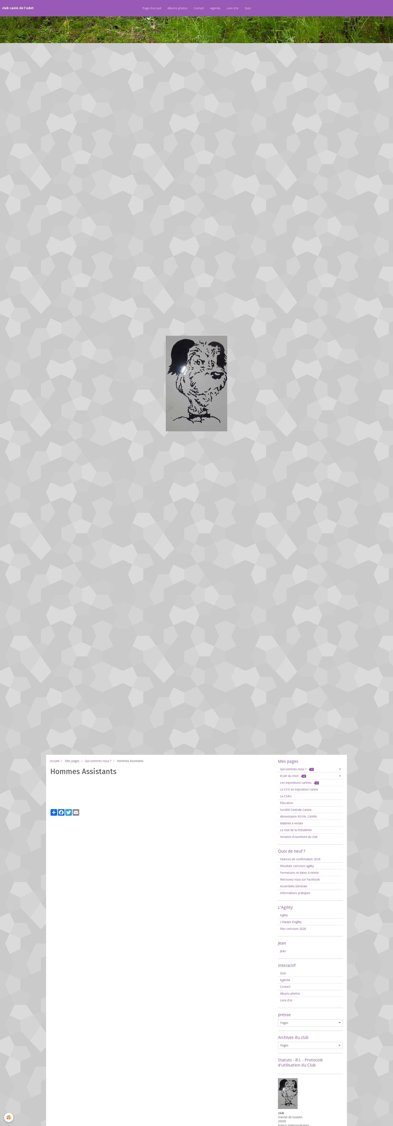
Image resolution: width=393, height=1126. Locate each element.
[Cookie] (8, 1117)
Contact (199, 8)
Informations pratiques (295, 893)
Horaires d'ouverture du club (298, 837)
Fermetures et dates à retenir (299, 873)
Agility (284, 915)
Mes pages (72, 761)
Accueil (54, 761)
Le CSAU (285, 796)
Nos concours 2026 (293, 929)
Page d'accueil (151, 8)
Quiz (248, 8)
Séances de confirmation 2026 (300, 859)
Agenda (215, 8)
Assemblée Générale (293, 886)
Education (286, 803)
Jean (283, 951)
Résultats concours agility (297, 866)
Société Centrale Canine (296, 810)
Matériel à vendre (291, 823)
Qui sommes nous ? (98, 761)
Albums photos (177, 8)
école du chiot (292, 776)
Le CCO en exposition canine (299, 789)
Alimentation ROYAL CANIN (298, 816)
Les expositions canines (298, 783)
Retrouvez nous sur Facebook (300, 879)
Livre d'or (232, 8)
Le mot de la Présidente (296, 830)
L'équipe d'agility (291, 922)
